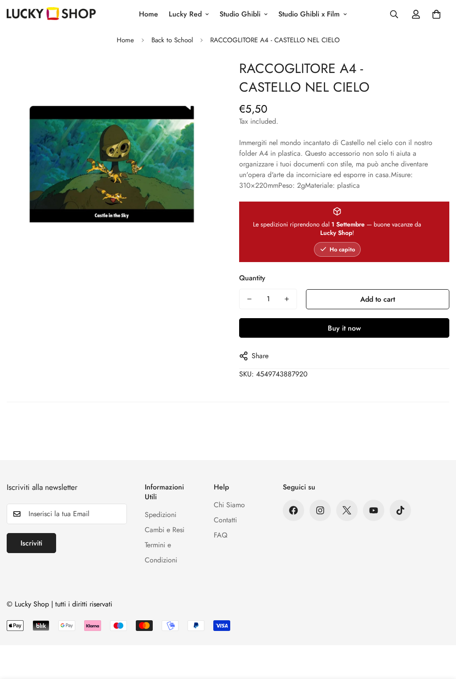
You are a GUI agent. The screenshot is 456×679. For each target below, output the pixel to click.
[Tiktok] (400, 510)
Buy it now (344, 328)
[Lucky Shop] (51, 14)
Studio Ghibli (240, 14)
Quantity (252, 278)
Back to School (172, 40)
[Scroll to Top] (438, 630)
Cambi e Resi (164, 530)
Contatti (225, 520)
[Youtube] (373, 510)
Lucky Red (185, 14)
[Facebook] (293, 510)
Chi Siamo (229, 505)
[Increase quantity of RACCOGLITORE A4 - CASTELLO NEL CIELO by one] (287, 299)
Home (148, 14)
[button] (436, 14)
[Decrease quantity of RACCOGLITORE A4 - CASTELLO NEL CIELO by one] (249, 299)
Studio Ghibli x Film (309, 14)
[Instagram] (320, 510)
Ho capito (342, 249)
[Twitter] (347, 510)
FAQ (221, 535)
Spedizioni (160, 514)
